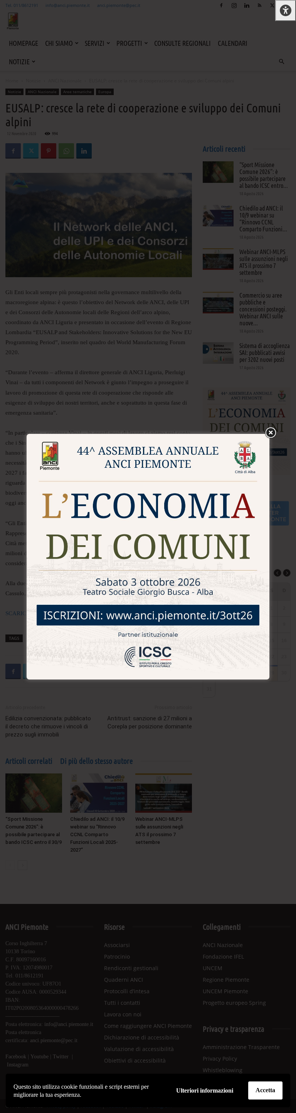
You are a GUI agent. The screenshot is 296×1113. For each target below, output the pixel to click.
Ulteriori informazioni (204, 1090)
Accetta (265, 1090)
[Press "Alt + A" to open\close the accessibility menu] (285, 10)
